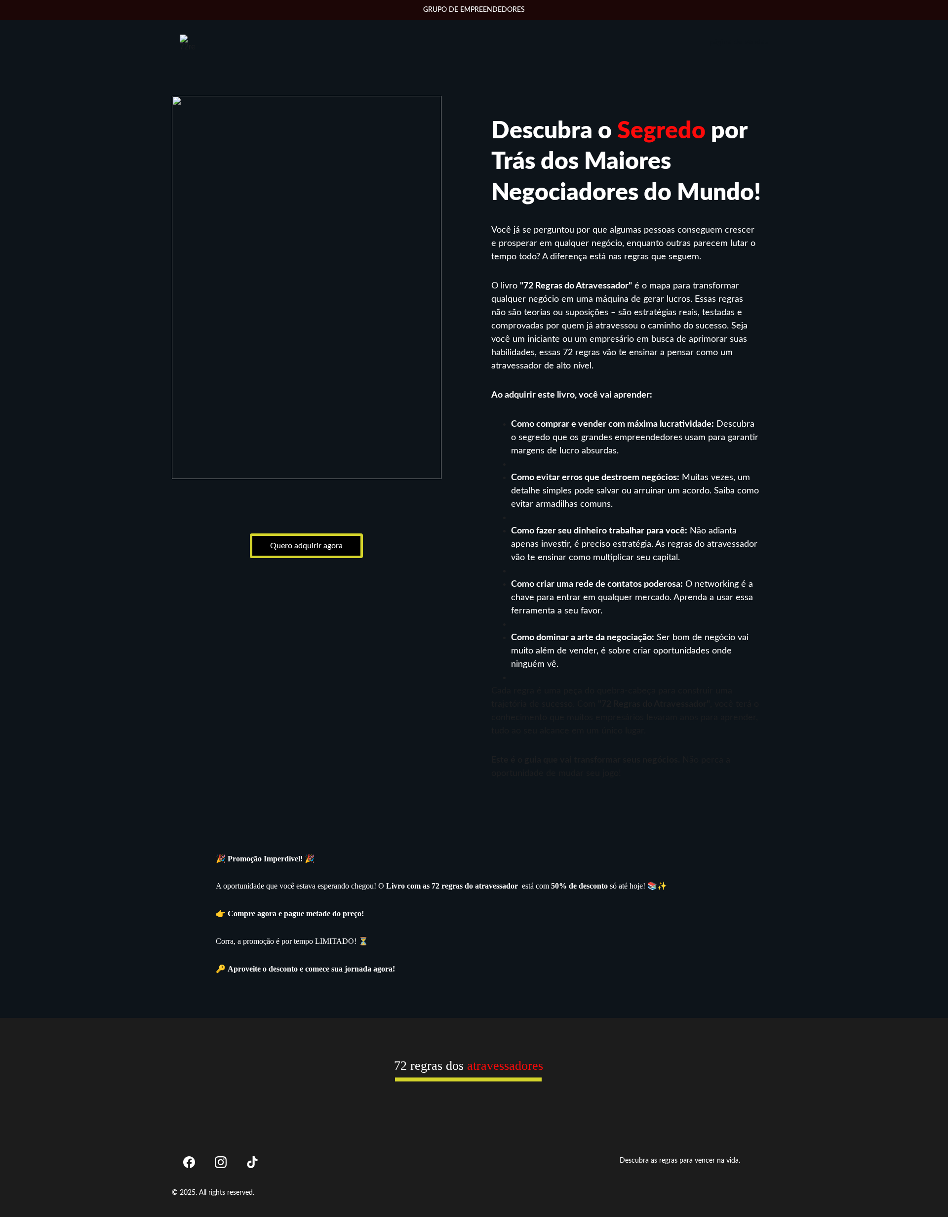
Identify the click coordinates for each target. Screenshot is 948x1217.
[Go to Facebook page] (189, 1162)
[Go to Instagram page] (221, 1162)
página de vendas (738, 42)
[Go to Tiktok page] (252, 1162)
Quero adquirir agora (306, 546)
